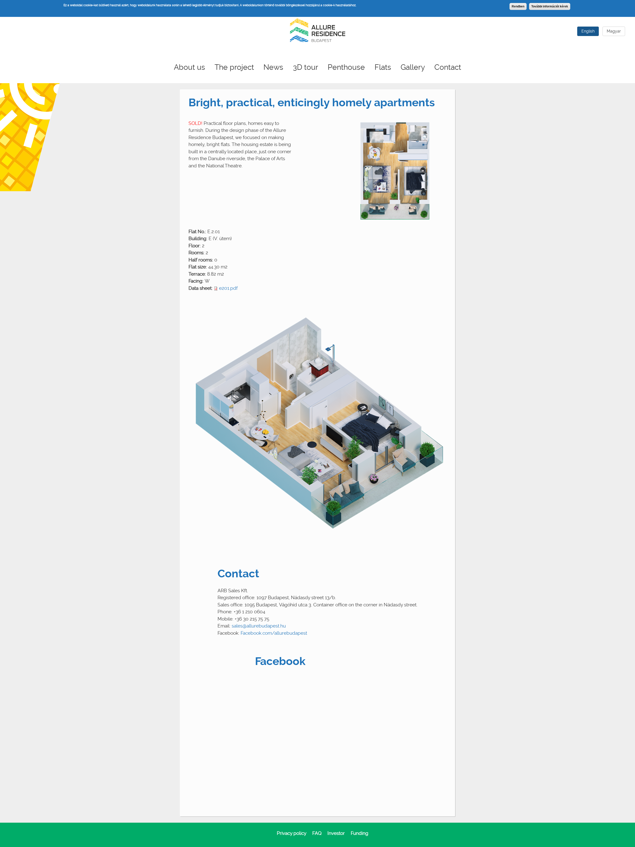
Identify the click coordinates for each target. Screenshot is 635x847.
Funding (359, 833)
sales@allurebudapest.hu (259, 626)
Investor (336, 833)
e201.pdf (228, 288)
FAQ (316, 833)
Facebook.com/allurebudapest (274, 633)
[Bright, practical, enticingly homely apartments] (394, 171)
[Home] (318, 29)
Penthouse (346, 67)
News (273, 67)
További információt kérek (549, 6)
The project (234, 67)
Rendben (518, 6)
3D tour (305, 67)
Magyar (614, 31)
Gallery (413, 67)
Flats (383, 67)
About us (189, 67)
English (588, 31)
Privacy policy (291, 833)
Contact (447, 67)
